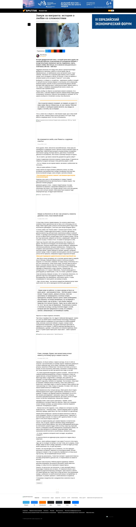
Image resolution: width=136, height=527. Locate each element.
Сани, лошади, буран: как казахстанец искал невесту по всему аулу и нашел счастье (55, 354)
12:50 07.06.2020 (40, 21)
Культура (63, 497)
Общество (57, 497)
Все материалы (43, 56)
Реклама (52, 510)
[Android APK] (110, 516)
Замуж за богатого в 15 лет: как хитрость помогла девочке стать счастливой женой (57, 215)
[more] (76, 144)
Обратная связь (90, 512)
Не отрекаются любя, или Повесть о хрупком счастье (55, 140)
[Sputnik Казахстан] (30, 12)
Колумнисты (39, 483)
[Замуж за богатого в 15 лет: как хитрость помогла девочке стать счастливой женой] (57, 203)
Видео (52, 497)
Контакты (46, 510)
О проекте (25, 510)
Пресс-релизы (59, 510)
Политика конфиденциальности (73, 510)
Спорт (68, 497)
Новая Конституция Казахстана (95, 497)
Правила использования (35, 510)
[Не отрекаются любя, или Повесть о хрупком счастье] (57, 128)
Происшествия (45, 497)
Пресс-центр (82, 497)
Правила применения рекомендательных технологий (71, 512)
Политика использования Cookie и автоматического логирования (39, 512)
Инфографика (74, 497)
